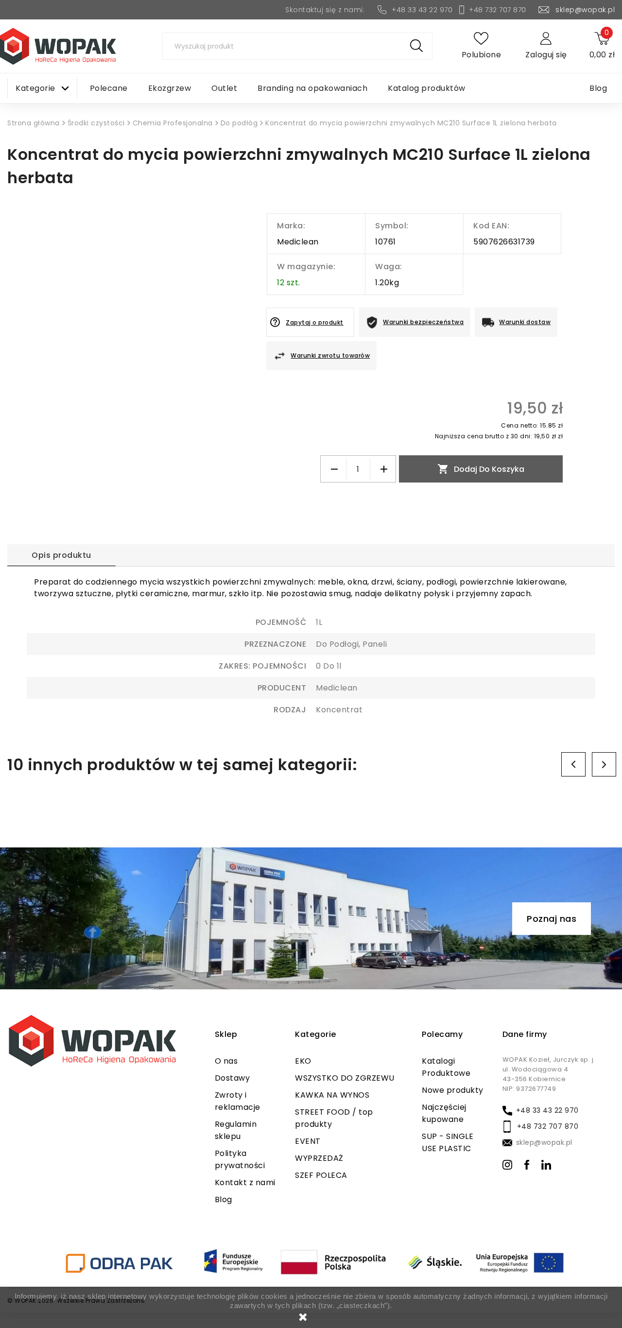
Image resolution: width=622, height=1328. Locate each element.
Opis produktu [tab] (61, 555)
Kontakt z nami (245, 1182)
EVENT (308, 1141)
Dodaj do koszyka (480, 469)
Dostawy (232, 1078)
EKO (303, 1061)
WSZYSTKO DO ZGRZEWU (345, 1078)
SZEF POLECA (321, 1175)
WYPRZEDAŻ (319, 1158)
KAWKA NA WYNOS (332, 1095)
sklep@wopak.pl (585, 10)
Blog (223, 1199)
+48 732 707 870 (497, 10)
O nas (226, 1061)
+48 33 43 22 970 (422, 10)
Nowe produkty (453, 1090)
